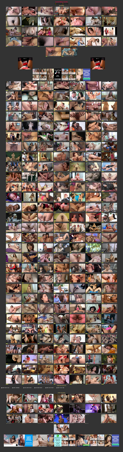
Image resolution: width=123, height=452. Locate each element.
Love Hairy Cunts (61, 2)
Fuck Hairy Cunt (65, 3)
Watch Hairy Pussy (58, 3)
